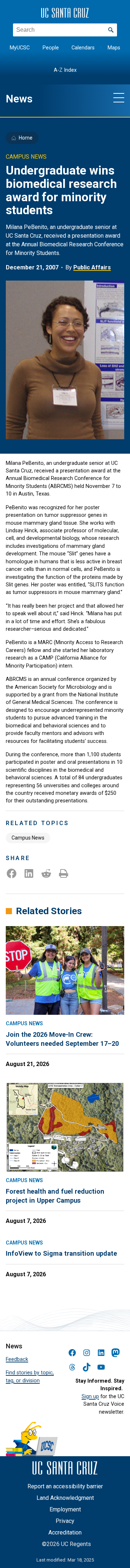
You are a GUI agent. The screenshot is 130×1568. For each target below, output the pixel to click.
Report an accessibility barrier (65, 1486)
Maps (114, 48)
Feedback (17, 1359)
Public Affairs (92, 267)
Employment (65, 1509)
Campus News (28, 838)
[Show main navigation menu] (118, 97)
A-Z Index (65, 70)
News (19, 99)
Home (25, 138)
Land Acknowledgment (65, 1497)
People (51, 48)
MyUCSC (20, 48)
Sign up (90, 1396)
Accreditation (65, 1532)
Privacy (65, 1521)
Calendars (83, 48)
